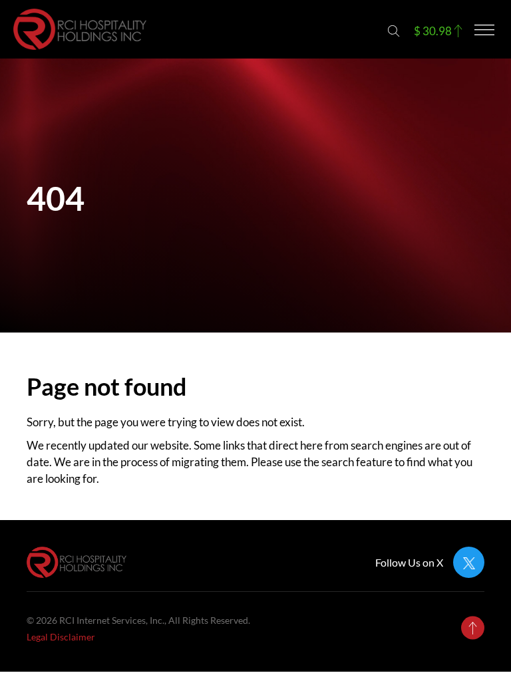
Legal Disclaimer (61, 636)
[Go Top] (472, 628)
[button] (393, 31)
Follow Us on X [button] (409, 562)
